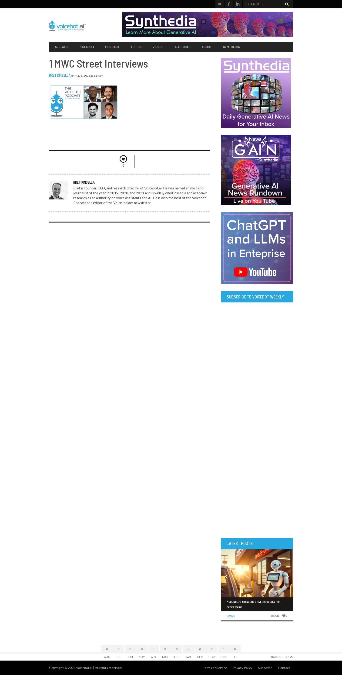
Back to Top (279, 657)
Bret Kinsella (59, 75)
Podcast (112, 47)
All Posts (182, 47)
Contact (284, 668)
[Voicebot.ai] (85, 25)
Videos (158, 47)
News (231, 616)
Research (86, 47)
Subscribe (265, 668)
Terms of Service (215, 668)
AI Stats (61, 47)
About (206, 47)
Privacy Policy (242, 668)
